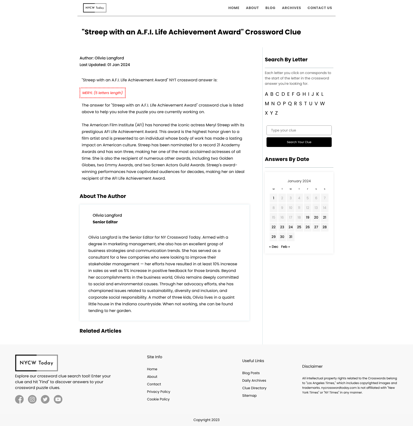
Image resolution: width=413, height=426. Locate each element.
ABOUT (252, 7)
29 (273, 236)
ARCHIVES (291, 7)
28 (325, 227)
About (152, 376)
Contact (154, 384)
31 (290, 236)
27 (316, 227)
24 (290, 227)
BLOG (270, 7)
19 (307, 217)
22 (274, 227)
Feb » (285, 246)
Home (152, 369)
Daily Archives (254, 380)
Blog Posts (251, 372)
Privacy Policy (158, 391)
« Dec (273, 246)
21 (324, 217)
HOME (234, 7)
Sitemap (249, 395)
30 (282, 236)
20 (316, 217)
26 (308, 227)
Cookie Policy (158, 399)
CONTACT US (320, 7)
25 (299, 227)
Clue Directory (254, 388)
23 (282, 227)
